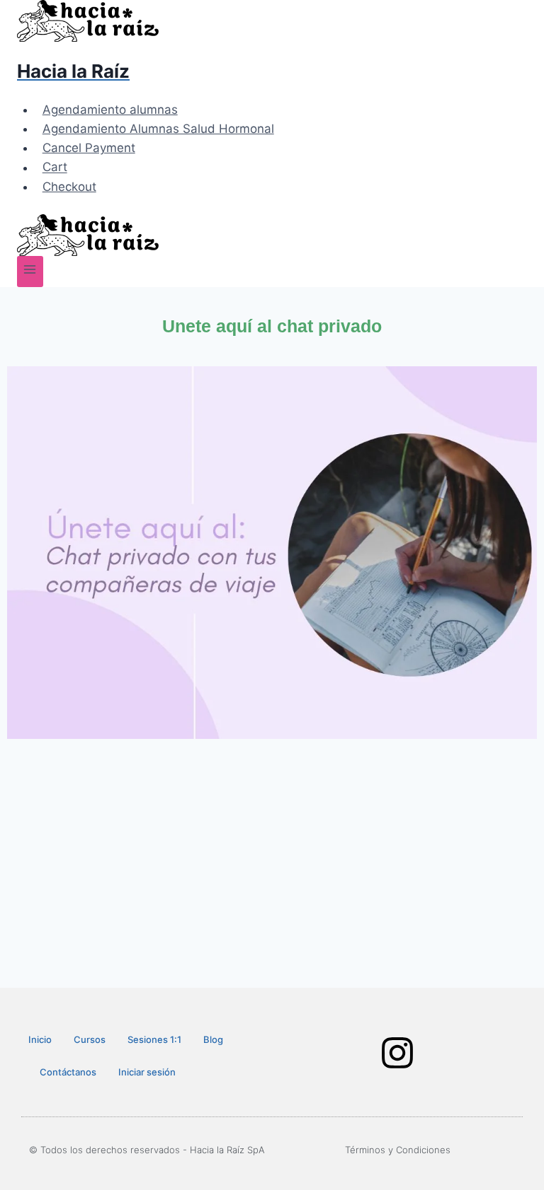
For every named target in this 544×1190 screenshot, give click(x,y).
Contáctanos (68, 1072)
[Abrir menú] (30, 271)
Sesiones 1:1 (154, 1039)
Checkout (69, 187)
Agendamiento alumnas (110, 110)
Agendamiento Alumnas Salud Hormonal (158, 129)
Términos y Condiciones (397, 1149)
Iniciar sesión (147, 1072)
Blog (213, 1039)
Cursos (90, 1039)
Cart (54, 168)
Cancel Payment (88, 148)
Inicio (40, 1039)
